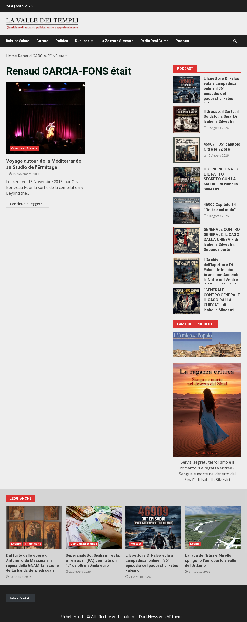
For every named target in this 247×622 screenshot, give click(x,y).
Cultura (42, 41)
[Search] (235, 41)
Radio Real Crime (154, 41)
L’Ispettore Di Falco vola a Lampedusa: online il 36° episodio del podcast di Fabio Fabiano (186, 89)
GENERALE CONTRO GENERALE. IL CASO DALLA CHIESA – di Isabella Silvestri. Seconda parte (186, 240)
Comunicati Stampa (24, 148)
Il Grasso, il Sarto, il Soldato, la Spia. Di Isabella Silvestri (186, 119)
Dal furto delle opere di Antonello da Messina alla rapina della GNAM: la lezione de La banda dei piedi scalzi (34, 527)
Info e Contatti (21, 598)
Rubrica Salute (17, 41)
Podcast (182, 41)
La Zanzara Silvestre (116, 41)
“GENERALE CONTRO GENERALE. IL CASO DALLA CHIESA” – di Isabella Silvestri (186, 301)
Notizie (16, 543)
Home (11, 56)
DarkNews (148, 616)
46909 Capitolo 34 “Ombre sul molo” (186, 210)
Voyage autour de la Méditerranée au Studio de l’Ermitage (45, 118)
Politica (61, 41)
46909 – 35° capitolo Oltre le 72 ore (186, 150)
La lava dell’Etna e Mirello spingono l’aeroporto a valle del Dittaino (213, 527)
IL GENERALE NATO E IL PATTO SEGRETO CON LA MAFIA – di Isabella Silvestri (186, 180)
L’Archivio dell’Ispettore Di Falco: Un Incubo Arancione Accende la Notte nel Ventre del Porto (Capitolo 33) (186, 270)
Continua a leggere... (27, 203)
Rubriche (82, 41)
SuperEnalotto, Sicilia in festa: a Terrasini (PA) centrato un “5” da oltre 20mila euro (94, 527)
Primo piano (33, 543)
